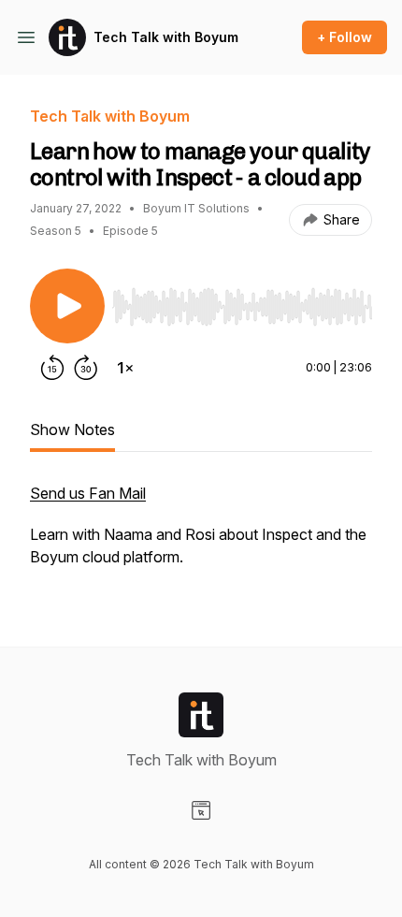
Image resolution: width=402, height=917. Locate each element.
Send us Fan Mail (88, 493)
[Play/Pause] (67, 306)
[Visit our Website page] (201, 810)
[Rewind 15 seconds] (52, 368)
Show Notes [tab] (72, 429)
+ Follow (344, 37)
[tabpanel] (201, 534)
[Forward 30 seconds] (86, 368)
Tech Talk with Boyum (165, 37)
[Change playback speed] (125, 368)
